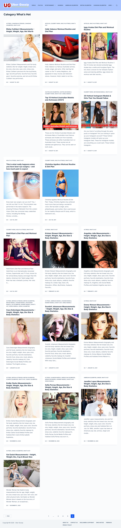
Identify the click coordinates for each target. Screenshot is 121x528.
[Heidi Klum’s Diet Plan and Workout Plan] (22, 252)
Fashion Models (20, 302)
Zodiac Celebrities (24, 306)
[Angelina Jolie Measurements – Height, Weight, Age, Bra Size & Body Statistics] (99, 254)
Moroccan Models (50, 379)
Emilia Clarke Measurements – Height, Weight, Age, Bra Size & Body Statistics (19, 385)
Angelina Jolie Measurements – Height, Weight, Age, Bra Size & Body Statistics (97, 235)
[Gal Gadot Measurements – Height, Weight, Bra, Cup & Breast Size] (22, 473)
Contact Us (74, 522)
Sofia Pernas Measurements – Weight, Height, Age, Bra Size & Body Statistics (58, 387)
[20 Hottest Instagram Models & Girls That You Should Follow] (99, 114)
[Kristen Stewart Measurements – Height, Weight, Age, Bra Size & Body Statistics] (60, 254)
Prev (8, 516)
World (34, 5)
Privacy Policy (67, 525)
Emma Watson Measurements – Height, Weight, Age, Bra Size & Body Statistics (97, 307)
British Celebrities (85, 5)
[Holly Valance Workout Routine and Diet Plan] (60, 47)
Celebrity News (55, 23)
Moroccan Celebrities (68, 377)
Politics (40, 5)
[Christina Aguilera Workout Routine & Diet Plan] (60, 183)
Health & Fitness (66, 23)
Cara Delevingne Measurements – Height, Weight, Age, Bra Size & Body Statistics (20, 312)
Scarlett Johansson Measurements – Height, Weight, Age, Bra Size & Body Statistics (60, 308)
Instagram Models (99, 92)
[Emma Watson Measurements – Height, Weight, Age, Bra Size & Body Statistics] (99, 325)
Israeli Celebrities (17, 450)
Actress (8, 23)
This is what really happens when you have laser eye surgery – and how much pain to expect (20, 166)
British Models (10, 302)
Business (60, 5)
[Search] (116, 5)
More (110, 5)
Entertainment (49, 5)
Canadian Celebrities (100, 5)
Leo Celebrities (15, 304)
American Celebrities (71, 5)
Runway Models (25, 304)
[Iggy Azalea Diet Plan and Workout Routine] (99, 46)
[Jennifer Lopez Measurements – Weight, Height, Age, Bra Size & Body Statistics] (99, 402)
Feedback (109, 522)
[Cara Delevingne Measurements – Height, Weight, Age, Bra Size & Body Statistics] (22, 331)
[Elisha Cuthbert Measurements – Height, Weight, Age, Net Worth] (22, 47)
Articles (47, 23)
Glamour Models (56, 377)
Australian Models (65, 92)
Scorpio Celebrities (12, 379)
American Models (56, 301)
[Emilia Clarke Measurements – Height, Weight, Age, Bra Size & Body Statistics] (22, 404)
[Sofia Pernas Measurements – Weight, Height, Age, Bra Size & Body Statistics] (60, 406)
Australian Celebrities (52, 92)
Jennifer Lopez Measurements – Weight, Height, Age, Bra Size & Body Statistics (97, 383)
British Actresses (17, 301)
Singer (99, 377)
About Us (65, 522)
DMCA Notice (100, 522)
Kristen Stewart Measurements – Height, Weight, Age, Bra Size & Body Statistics (59, 235)
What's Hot (17, 25)
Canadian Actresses (18, 23)
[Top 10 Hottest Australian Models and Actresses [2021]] (60, 116)
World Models (66, 93)
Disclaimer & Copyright (87, 522)
